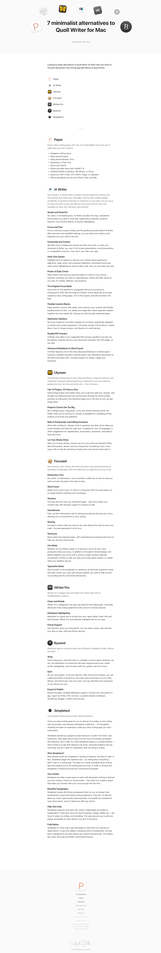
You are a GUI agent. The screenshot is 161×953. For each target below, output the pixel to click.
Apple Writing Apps (81, 917)
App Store (81, 909)
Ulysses (57, 91)
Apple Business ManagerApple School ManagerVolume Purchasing (81, 926)
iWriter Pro (58, 104)
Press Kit (81, 913)
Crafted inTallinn (81, 943)
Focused (57, 98)
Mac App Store (81, 905)
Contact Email (81, 894)
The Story (81, 902)
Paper (56, 79)
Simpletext (58, 117)
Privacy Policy (81, 920)
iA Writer (57, 85)
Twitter (80, 898)
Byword (56, 110)
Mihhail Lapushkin (84, 949)
